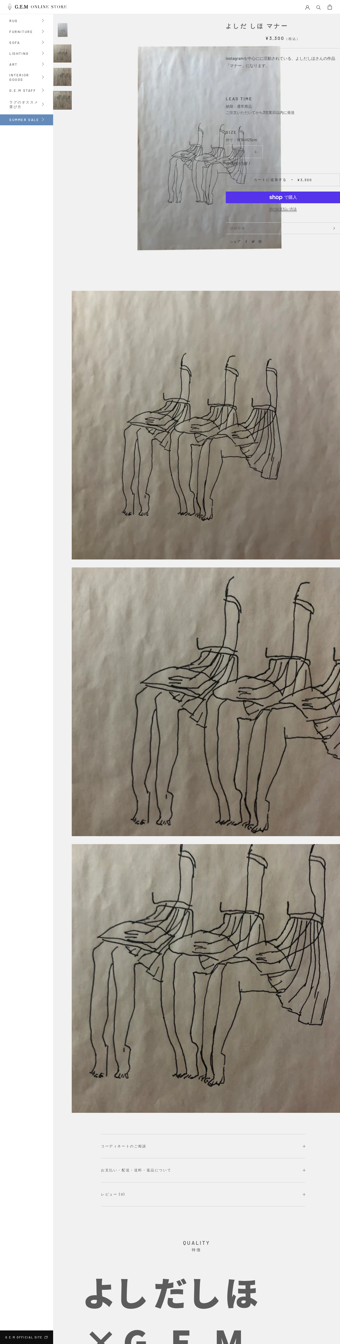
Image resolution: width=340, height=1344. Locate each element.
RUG (13, 21)
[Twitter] (253, 241)
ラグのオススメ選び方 (25, 105)
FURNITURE (21, 32)
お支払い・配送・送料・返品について (136, 1170)
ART (13, 64)
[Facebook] (246, 241)
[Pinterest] (260, 241)
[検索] (318, 7)
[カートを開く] (330, 7)
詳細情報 (237, 228)
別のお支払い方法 (283, 209)
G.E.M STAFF (22, 90)
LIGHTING (19, 53)
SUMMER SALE (24, 120)
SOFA (14, 42)
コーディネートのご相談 (124, 1146)
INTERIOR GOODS (19, 77)
